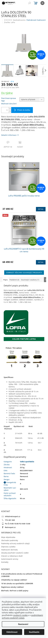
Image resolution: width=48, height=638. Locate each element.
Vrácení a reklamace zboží (12, 556)
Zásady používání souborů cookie (15, 553)
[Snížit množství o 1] (10, 111)
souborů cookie (20, 615)
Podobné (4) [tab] (14, 280)
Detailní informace (8, 135)
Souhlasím (34, 632)
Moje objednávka (8, 537)
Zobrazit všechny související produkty (24, 272)
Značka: (9, 22)
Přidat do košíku (23, 110)
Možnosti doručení (9, 103)
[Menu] (42, 3)
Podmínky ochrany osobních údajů (15, 543)
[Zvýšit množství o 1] (10, 108)
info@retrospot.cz (12, 516)
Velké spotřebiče (27, 461)
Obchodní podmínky (9, 540)
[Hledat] (29, 3)
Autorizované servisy (9, 559)
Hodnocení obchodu (9, 550)
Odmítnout (11, 632)
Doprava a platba (8, 546)
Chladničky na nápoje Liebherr (14, 580)
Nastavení (23, 624)
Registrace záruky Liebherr (12, 587)
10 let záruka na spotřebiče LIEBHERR (17, 583)
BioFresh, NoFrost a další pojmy (14, 590)
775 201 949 (10, 520)
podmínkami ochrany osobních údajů (22, 616)
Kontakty (4, 562)
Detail (41, 209)
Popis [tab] (5, 280)
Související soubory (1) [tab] (30, 280)
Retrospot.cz (10, 527)
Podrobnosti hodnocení (36, 20)
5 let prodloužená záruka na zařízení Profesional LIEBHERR (21, 575)
